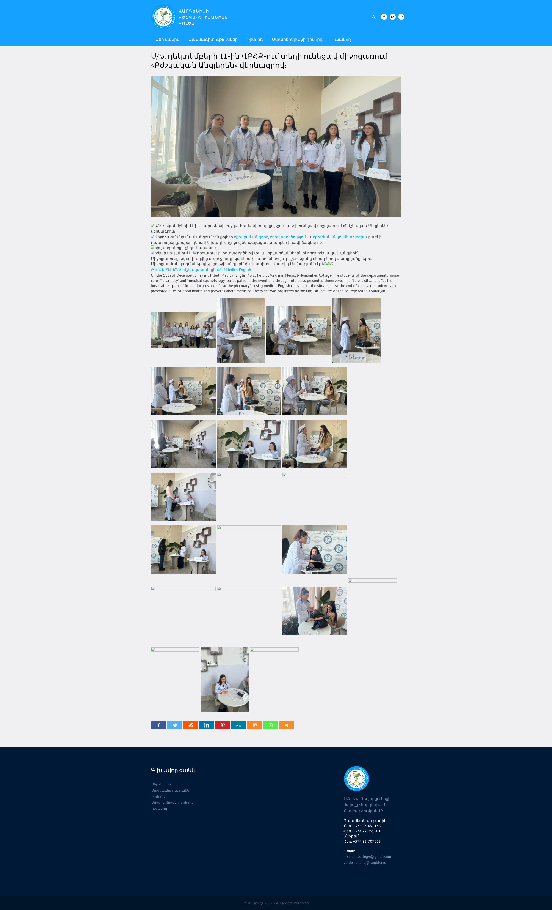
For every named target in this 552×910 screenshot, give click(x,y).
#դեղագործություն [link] (288, 236)
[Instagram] (393, 17)
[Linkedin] (206, 725)
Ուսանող (159, 808)
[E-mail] (401, 17)
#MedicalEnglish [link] (237, 269)
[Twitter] (174, 725)
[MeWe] (238, 725)
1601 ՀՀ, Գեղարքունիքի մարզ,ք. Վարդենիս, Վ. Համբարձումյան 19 (366, 804)
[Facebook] (384, 17)
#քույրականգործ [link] (251, 236)
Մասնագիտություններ (171, 790)
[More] (286, 725)
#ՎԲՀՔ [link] (158, 269)
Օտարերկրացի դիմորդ (172, 802)
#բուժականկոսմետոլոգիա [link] (340, 236)
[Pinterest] (222, 725)
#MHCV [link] (172, 269)
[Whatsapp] (270, 725)
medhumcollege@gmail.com (367, 856)
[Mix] (254, 725)
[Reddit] (190, 725)
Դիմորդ (158, 796)
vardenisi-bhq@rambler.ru (364, 862)
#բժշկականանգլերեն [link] (201, 269)
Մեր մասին (161, 784)
